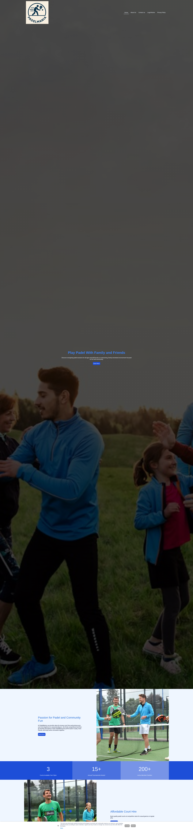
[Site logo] (37, 12)
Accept (127, 825)
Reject (133, 825)
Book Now (96, 363)
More (61, 828)
